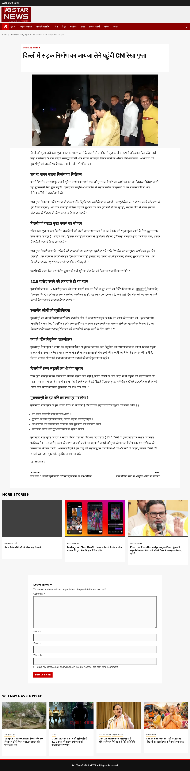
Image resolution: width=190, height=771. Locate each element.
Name (37, 631)
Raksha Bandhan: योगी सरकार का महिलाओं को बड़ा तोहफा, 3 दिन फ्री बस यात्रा (165, 740)
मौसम (83, 26)
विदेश (64, 26)
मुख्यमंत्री (141, 289)
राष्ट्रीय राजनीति (26, 26)
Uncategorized (31, 47)
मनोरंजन (73, 26)
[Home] (5, 27)
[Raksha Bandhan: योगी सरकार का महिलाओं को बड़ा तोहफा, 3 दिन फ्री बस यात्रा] (166, 715)
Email (37, 643)
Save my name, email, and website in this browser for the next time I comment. (77, 667)
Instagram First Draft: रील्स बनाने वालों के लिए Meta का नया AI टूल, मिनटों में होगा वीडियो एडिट (94, 549)
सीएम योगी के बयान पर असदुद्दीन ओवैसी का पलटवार (138, 474)
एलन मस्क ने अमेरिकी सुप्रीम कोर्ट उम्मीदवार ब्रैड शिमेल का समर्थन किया (61, 474)
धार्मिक (106, 26)
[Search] (185, 27)
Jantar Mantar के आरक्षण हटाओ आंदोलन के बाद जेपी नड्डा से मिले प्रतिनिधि (117, 740)
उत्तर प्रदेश (8, 735)
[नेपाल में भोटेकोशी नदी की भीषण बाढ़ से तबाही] (32, 518)
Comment (39, 593)
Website (37, 655)
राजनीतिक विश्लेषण (43, 26)
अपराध (115, 26)
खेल (56, 26)
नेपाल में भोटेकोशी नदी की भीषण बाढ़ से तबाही (22, 547)
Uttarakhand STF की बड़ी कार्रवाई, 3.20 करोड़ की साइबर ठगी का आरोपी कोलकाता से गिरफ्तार (69, 741)
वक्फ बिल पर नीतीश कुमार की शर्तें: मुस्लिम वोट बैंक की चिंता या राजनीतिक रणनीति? (86, 271)
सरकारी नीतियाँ (94, 26)
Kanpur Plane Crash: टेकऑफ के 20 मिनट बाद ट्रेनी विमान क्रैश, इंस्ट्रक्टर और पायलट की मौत (23, 741)
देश (12, 26)
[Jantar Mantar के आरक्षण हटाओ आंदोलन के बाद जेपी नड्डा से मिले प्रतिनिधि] (118, 715)
